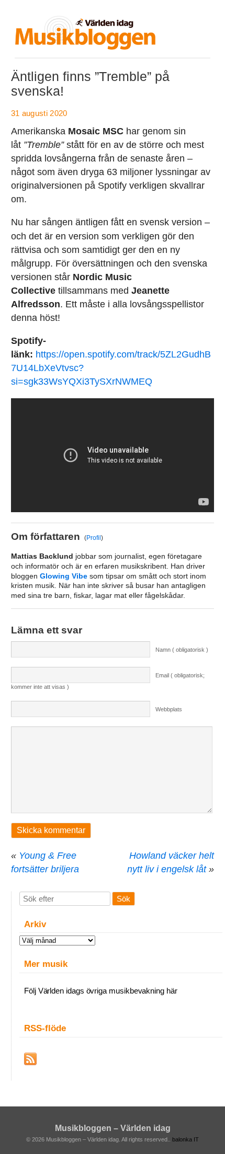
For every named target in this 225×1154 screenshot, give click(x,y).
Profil (93, 537)
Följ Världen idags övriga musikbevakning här (100, 990)
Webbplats (168, 709)
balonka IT (185, 1139)
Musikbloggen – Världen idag (113, 1128)
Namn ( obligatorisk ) (181, 650)
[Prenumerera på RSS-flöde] (30, 1059)
